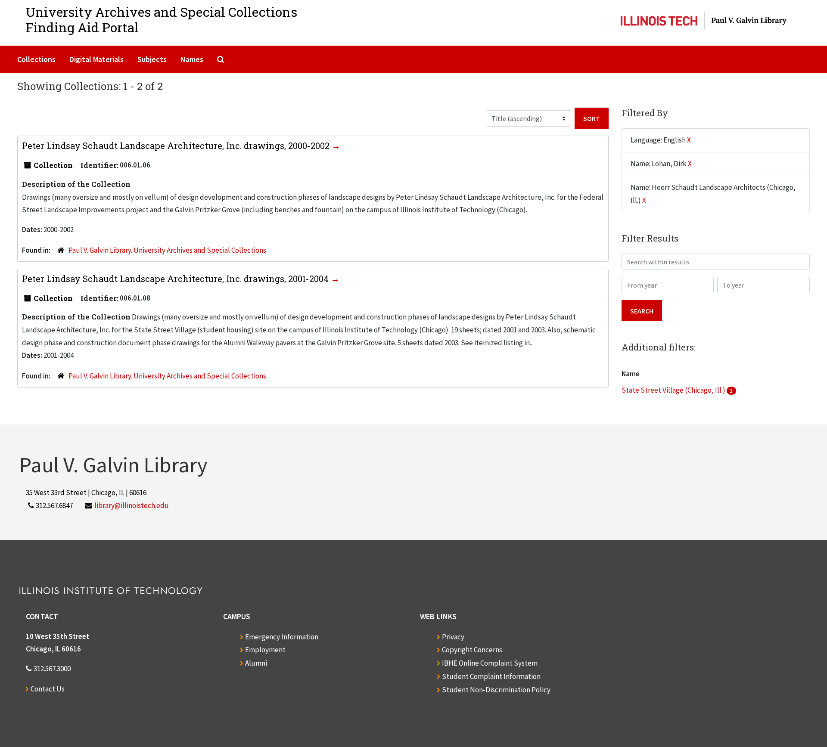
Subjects (152, 59)
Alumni (256, 663)
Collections (36, 59)
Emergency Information (281, 637)
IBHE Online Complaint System (490, 663)
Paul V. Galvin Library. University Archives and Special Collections (167, 250)
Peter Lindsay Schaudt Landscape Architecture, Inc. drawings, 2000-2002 (177, 145)
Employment (265, 649)
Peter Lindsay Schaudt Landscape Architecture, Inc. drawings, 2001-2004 (176, 278)
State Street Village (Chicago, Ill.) (674, 390)
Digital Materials (96, 59)
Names (191, 59)
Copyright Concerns (472, 649)
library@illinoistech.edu (131, 505)
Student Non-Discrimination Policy (496, 689)
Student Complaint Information (491, 676)
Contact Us (48, 689)
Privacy (453, 637)
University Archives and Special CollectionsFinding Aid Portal (161, 19)
